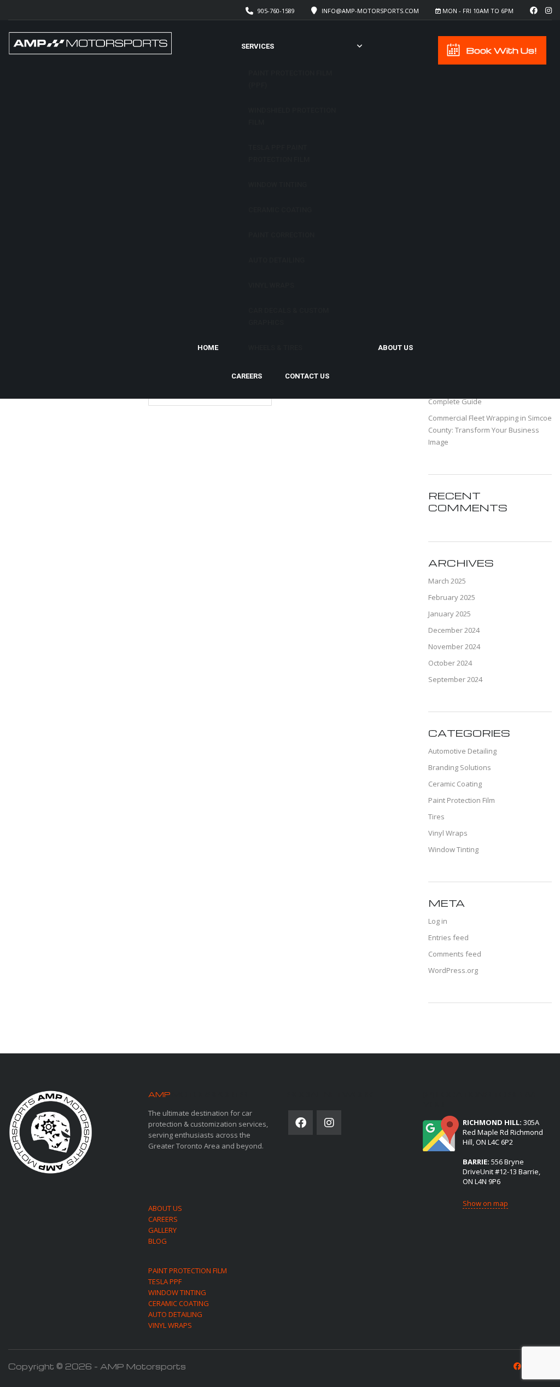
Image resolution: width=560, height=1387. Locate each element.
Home (207, 347)
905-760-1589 (276, 11)
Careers (246, 376)
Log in (437, 921)
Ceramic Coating (280, 210)
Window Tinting (277, 184)
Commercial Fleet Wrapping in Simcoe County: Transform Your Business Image (490, 430)
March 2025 (447, 581)
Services (257, 46)
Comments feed (454, 954)
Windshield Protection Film (292, 116)
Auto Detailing (276, 260)
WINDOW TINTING (177, 1292)
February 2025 (451, 597)
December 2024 (454, 630)
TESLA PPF (165, 1281)
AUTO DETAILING (175, 1314)
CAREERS (163, 1219)
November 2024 (454, 646)
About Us (395, 347)
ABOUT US (165, 1208)
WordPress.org (453, 970)
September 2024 (455, 679)
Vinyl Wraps (271, 285)
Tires (436, 816)
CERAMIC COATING (178, 1303)
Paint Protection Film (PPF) (290, 79)
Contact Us (307, 376)
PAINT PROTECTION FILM (187, 1270)
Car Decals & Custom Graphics (288, 316)
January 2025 (449, 614)
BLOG (157, 1241)
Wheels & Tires (275, 347)
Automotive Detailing (462, 751)
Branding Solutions (459, 767)
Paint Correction (281, 235)
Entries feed (448, 937)
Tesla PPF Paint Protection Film (279, 153)
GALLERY (162, 1230)
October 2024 (450, 663)
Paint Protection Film (461, 800)
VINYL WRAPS (170, 1325)
